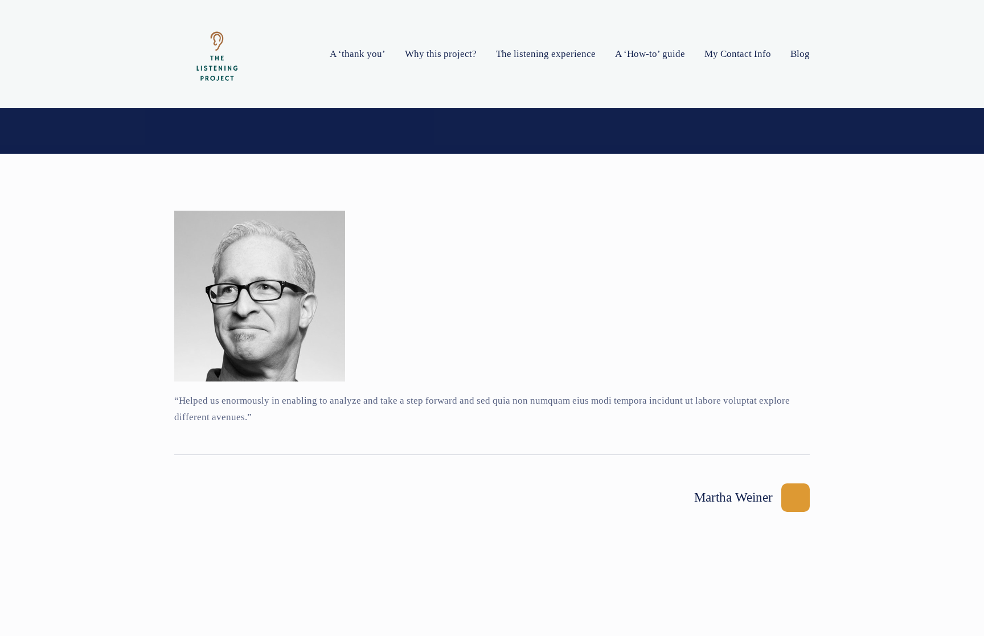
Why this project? (441, 53)
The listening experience (546, 53)
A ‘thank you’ (358, 53)
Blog (800, 53)
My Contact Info (737, 53)
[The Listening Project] (217, 54)
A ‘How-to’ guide (650, 53)
